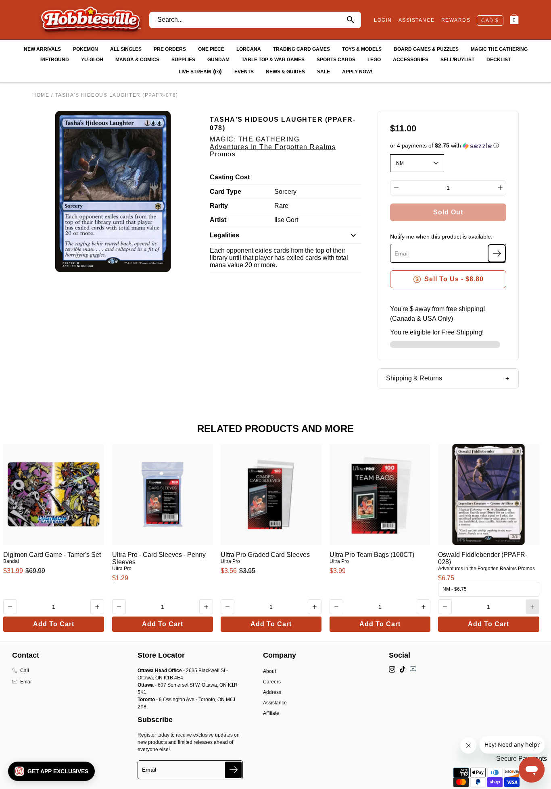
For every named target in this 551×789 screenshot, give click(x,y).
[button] (448, 145)
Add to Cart (53, 624)
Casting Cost (230, 177)
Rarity (219, 205)
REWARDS (456, 20)
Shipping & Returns (414, 378)
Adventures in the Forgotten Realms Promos (486, 568)
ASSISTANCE (417, 20)
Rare (281, 205)
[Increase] (500, 187)
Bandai (11, 561)
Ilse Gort (286, 219)
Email (26, 682)
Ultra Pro (121, 568)
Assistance (275, 703)
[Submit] (233, 770)
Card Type (225, 191)
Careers (272, 682)
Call (24, 670)
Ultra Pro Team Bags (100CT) (372, 554)
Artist (218, 219)
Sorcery (285, 191)
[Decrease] (396, 187)
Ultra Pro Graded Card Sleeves (265, 554)
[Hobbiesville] (90, 20)
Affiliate (271, 713)
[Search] (350, 20)
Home (40, 95)
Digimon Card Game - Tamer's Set (52, 554)
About (269, 671)
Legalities (224, 235)
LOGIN (383, 20)
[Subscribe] (497, 253)
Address (272, 692)
